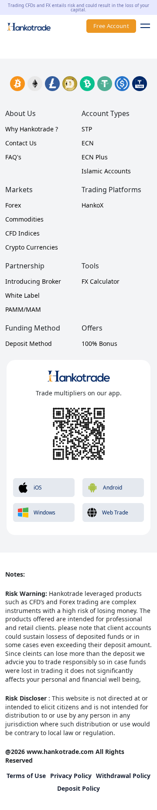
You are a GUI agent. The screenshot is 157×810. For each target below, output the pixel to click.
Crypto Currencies (31, 247)
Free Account (111, 26)
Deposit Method (28, 343)
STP (87, 129)
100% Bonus (99, 343)
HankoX (92, 205)
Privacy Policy (71, 775)
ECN (88, 143)
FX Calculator (100, 281)
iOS (38, 487)
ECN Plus (95, 157)
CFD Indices (22, 233)
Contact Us (21, 143)
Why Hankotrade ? (31, 129)
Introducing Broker (33, 281)
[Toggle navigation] (143, 26)
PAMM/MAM (23, 309)
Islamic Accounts (106, 171)
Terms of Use (26, 775)
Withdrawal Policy (123, 775)
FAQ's (13, 157)
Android (112, 487)
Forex (13, 205)
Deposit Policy (78, 788)
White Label (22, 295)
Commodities (24, 219)
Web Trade (115, 512)
